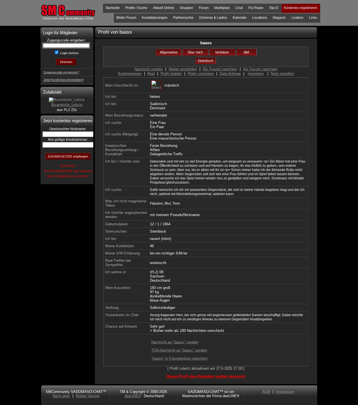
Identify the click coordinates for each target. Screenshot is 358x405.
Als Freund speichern (220, 69)
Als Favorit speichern (260, 69)
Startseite (112, 8)
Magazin (279, 18)
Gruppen (186, 8)
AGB (266, 392)
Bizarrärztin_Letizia (66, 105)
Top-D (273, 8)
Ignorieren (256, 73)
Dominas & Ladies (213, 18)
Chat (239, 8)
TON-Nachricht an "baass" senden (179, 350)
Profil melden (171, 73)
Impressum (285, 392)
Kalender (240, 18)
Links (313, 18)
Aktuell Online (163, 8)
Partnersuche (183, 18)
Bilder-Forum (126, 18)
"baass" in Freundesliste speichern (179, 358)
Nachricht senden (149, 69)
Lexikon (297, 18)
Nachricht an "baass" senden (174, 342)
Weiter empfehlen (183, 69)
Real (151, 73)
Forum (204, 8)
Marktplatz (222, 8)
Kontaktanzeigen (155, 18)
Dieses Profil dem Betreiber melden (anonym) (205, 376)
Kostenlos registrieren (300, 8)
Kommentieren (130, 73)
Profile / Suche (136, 8)
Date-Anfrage (230, 73)
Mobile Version (88, 396)
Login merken (69, 53)
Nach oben (61, 396)
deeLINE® (132, 396)
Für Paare (255, 8)
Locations (259, 18)
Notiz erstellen (282, 73)
